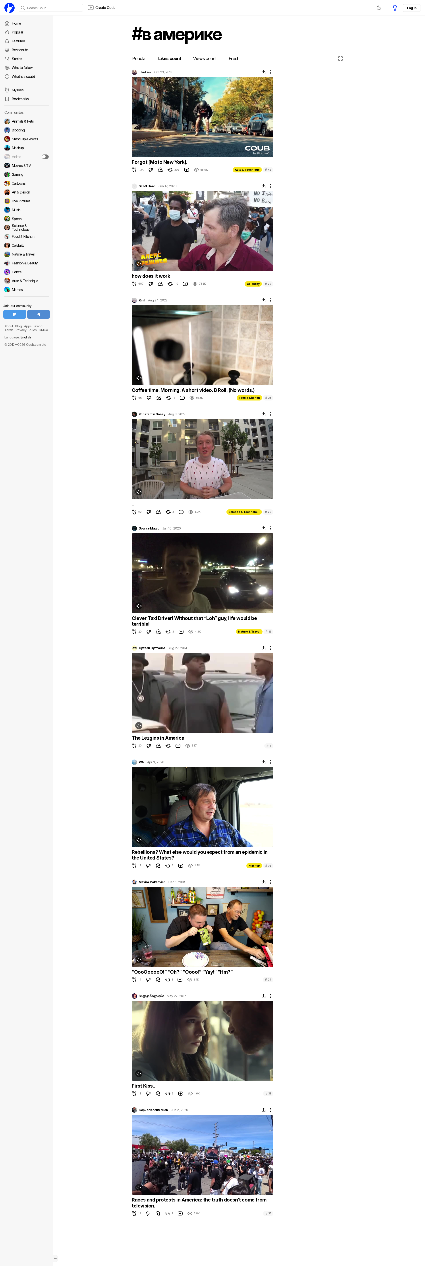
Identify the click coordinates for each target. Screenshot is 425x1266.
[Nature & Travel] (26, 254)
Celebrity (253, 283)
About (8, 326)
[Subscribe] (45, 156)
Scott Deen (147, 186)
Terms (9, 330)
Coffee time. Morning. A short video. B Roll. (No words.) (193, 390)
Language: (17, 337)
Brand (38, 326)
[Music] (26, 209)
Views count (204, 58)
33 (268, 1093)
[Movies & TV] (26, 165)
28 (268, 284)
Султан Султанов (152, 648)
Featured (18, 41)
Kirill (142, 300)
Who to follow (22, 67)
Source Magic (149, 528)
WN (141, 762)
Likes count (169, 58)
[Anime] (26, 156)
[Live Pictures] (26, 201)
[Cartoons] (26, 183)
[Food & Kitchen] (26, 236)
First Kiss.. (143, 1086)
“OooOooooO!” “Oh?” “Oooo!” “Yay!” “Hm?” (182, 972)
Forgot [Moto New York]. (159, 162)
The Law (145, 72)
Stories (17, 59)
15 (268, 631)
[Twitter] (14, 314)
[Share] (263, 72)
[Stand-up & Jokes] (26, 139)
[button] (341, 58)
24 (268, 979)
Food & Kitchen (249, 397)
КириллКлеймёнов (153, 1110)
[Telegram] (38, 314)
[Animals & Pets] (26, 121)
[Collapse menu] (55, 1258)
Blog (18, 326)
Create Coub (105, 7)
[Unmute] (138, 263)
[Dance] (26, 272)
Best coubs (20, 50)
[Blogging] (26, 130)
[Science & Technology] (26, 227)
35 (268, 1213)
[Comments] (160, 169)
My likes (17, 90)
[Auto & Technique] (26, 280)
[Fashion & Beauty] (26, 263)
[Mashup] (26, 147)
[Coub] (9, 8)
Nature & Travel (249, 631)
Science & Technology (244, 512)
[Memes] (26, 289)
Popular (17, 32)
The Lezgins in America (158, 738)
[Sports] (26, 218)
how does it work (151, 276)
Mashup (254, 865)
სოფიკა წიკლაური (151, 996)
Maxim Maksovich (152, 882)
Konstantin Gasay (152, 414)
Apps (28, 326)
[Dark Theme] (378, 7)
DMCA (43, 330)
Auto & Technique (247, 169)
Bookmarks (20, 99)
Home (16, 23)
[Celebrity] (26, 245)
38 (268, 865)
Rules (33, 330)
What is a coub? (23, 76)
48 (268, 170)
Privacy (21, 330)
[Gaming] (26, 174)
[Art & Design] (26, 192)
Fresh (234, 58)
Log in (411, 8)
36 (268, 398)
